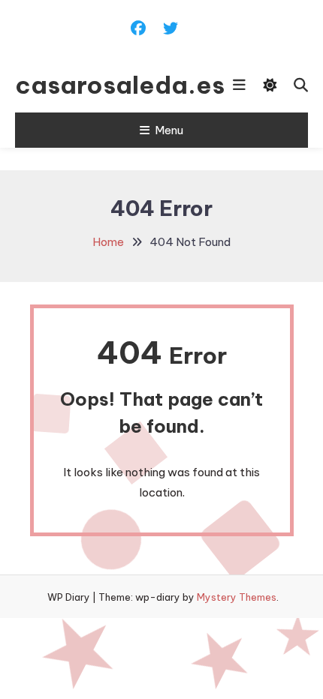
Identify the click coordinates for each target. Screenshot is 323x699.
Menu (169, 130)
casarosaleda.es (96, 85)
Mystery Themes (236, 597)
